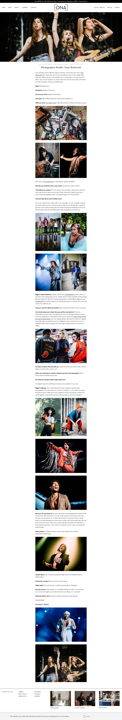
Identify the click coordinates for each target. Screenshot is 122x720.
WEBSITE (46, 604)
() (109, 7)
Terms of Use (22, 696)
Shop (10, 7)
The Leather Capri (50, 103)
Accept (88, 716)
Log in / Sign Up (99, 7)
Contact (34, 7)
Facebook (37, 694)
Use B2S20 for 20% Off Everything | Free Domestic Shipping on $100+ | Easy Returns (61, 1)
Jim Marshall (39, 301)
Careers (20, 692)
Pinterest (37, 696)
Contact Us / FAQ (7, 692)
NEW (3, 7)
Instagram (37, 692)
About (17, 7)
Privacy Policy (22, 694)
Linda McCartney (70, 294)
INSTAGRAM (39, 604)
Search (117, 7)
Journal (25, 7)
